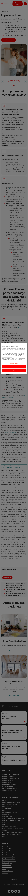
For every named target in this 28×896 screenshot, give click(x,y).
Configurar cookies (14, 363)
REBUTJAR (14, 366)
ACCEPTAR (14, 370)
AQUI (8, 359)
